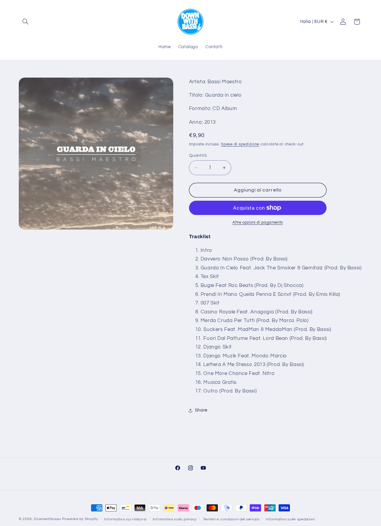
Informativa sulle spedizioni (290, 519)
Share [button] (201, 410)
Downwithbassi (47, 519)
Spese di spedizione (240, 144)
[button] (25, 22)
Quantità (198, 155)
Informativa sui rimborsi (125, 519)
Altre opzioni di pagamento (257, 222)
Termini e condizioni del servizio (231, 519)
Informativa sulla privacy (175, 519)
